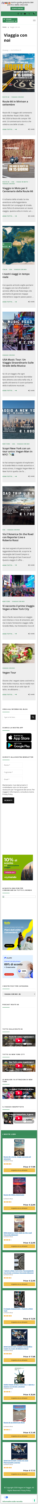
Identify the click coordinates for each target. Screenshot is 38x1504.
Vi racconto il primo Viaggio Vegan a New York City (18, 607)
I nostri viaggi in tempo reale (16, 275)
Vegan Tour (9, 672)
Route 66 (5, 97)
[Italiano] (8, 3)
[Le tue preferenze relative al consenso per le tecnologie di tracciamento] (34, 1500)
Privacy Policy (25, 1490)
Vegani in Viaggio (24, 1487)
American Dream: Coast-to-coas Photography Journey (16, 1461)
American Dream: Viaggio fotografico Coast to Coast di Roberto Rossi (18, 1348)
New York (6, 444)
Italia (4, 269)
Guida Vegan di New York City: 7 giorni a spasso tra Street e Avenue (19, 1386)
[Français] (4, 3)
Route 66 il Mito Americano (14, 1195)
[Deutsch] (6, 3)
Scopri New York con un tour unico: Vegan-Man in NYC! (17, 451)
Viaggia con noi (17, 97)
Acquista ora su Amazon (19, 1170)
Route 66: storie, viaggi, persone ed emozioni (17, 1158)
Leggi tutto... (8, 129)
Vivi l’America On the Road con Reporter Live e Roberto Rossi (17, 537)
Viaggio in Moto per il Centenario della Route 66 (17, 189)
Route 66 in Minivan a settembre (15, 103)
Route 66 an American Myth (14, 1423)
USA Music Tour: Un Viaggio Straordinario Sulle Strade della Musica (18, 362)
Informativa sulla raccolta (12, 1501)
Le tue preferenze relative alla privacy (21, 1497)
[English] (2, 3)
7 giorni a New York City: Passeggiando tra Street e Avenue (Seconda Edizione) (19, 1272)
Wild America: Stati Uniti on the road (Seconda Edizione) (18, 1234)
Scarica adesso (17, 8)
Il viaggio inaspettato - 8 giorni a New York (18, 1310)
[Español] (10, 3)
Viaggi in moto (22, 182)
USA (12, 182)
